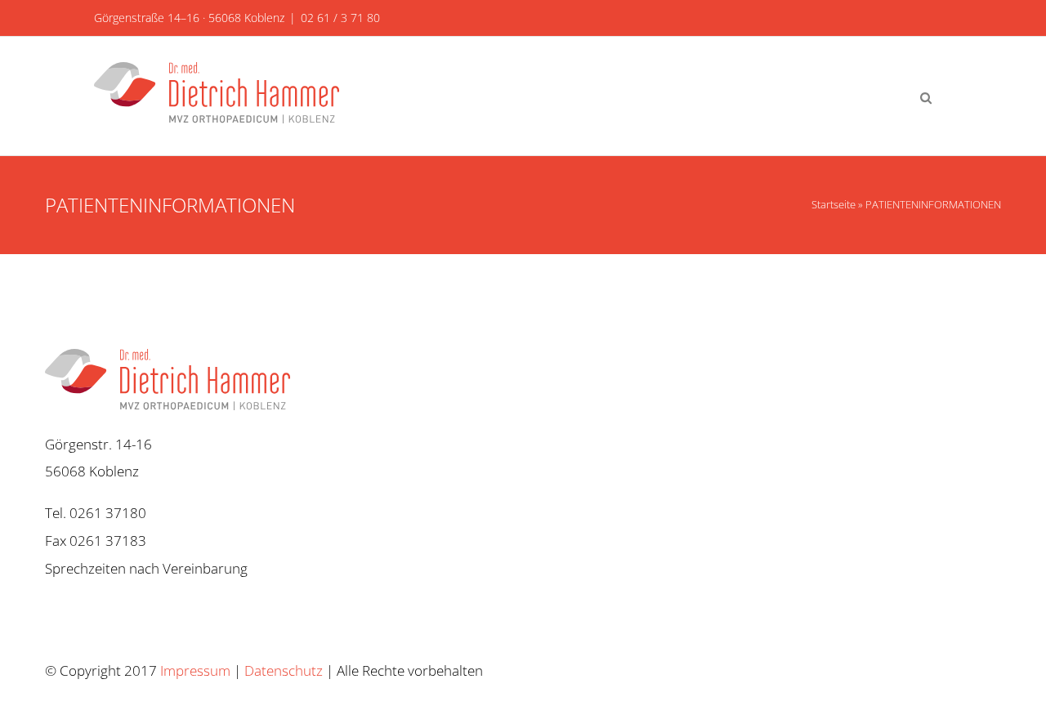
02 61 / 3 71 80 (340, 17)
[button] (926, 96)
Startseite (833, 204)
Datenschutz (283, 670)
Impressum (195, 670)
